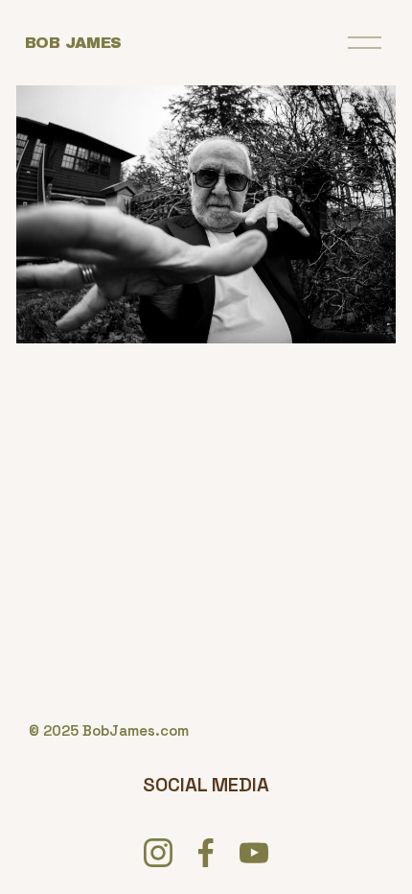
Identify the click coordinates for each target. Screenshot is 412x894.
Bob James (73, 43)
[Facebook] (206, 852)
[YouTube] (254, 852)
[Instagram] (158, 852)
